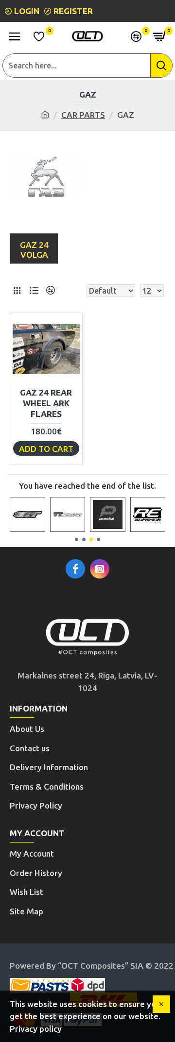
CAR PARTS (83, 114)
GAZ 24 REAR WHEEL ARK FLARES (46, 403)
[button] (76, 539)
